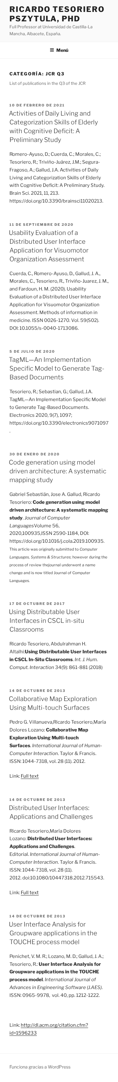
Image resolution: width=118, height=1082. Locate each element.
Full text (30, 776)
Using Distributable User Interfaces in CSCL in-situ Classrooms (46, 620)
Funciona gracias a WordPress (39, 1066)
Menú (62, 50)
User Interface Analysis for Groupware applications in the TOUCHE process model (53, 933)
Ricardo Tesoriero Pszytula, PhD (57, 14)
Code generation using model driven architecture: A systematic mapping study (57, 471)
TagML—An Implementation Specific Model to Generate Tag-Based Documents (56, 368)
